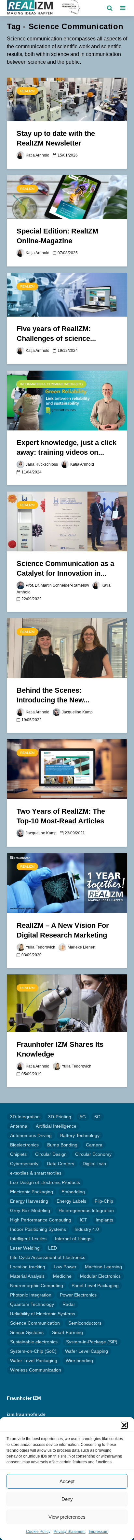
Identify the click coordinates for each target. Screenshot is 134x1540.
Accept (67, 1481)
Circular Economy (93, 1154)
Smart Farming (67, 1332)
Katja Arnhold (37, 155)
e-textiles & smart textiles (35, 1173)
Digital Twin (94, 1163)
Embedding (73, 1191)
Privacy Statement (70, 1531)
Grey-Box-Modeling (30, 1210)
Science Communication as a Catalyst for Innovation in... (65, 568)
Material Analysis (27, 1276)
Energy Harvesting (29, 1201)
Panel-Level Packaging (95, 1285)
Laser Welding (25, 1248)
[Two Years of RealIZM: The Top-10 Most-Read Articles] (67, 769)
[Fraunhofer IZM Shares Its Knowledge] (67, 1003)
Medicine (62, 1276)
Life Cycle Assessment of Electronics (47, 1257)
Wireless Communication (35, 1369)
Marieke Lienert (81, 947)
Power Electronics (78, 1294)
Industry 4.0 (86, 1229)
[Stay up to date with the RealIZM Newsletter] (67, 99)
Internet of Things (73, 1238)
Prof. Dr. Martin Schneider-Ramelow (57, 585)
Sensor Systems (27, 1332)
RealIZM (27, 91)
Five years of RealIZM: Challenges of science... (56, 333)
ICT (83, 1219)
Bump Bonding (62, 1144)
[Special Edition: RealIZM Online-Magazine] (67, 197)
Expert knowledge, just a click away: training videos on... (66, 447)
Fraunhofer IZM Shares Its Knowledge (60, 1049)
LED (52, 1248)
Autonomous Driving (31, 1135)
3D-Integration (25, 1116)
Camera (94, 1144)
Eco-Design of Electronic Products (45, 1182)
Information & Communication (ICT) (51, 384)
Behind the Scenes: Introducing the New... (53, 695)
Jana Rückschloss (42, 464)
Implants (104, 1219)
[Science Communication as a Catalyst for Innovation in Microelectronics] (67, 521)
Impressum (98, 1531)
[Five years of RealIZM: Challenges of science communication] (67, 294)
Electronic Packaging (31, 1191)
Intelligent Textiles (28, 1238)
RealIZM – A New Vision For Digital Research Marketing (63, 930)
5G (83, 1116)
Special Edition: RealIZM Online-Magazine (57, 236)
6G (97, 1116)
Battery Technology (80, 1135)
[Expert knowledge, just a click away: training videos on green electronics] (67, 400)
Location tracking (27, 1266)
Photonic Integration (30, 1294)
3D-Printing (59, 1116)
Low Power (65, 1266)
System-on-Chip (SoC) (33, 1351)
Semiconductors (84, 1323)
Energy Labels (71, 1201)
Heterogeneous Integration (86, 1210)
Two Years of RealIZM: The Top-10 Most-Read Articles (61, 816)
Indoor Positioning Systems (38, 1229)
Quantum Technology (32, 1304)
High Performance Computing (40, 1219)
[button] (124, 1425)
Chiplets (18, 1154)
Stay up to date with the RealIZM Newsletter (56, 138)
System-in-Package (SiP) (91, 1341)
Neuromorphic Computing (36, 1285)
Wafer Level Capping (86, 1351)
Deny (67, 1499)
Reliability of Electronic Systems (42, 1313)
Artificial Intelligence (56, 1126)
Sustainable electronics (34, 1341)
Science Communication (35, 1323)
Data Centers (60, 1163)
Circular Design (51, 1154)
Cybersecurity (24, 1163)
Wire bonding (79, 1360)
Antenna (18, 1126)
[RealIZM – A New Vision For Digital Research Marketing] (67, 882)
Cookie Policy (38, 1531)
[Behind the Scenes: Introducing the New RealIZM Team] (67, 648)
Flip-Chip (104, 1201)
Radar (68, 1304)
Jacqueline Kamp (77, 712)
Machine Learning (103, 1266)
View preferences (67, 1517)
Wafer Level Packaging (33, 1360)
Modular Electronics (100, 1276)
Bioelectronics (24, 1144)
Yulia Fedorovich (40, 947)
